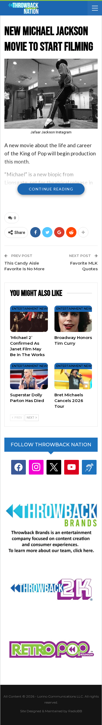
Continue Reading (51, 189)
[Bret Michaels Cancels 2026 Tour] (73, 376)
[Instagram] (36, 467)
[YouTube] (71, 467)
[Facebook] (18, 467)
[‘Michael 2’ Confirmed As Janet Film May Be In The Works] (29, 319)
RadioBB (75, 711)
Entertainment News (30, 308)
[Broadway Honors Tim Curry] (73, 319)
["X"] (54, 467)
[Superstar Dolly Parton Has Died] (29, 376)
